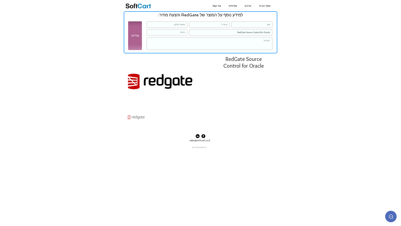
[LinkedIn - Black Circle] (198, 136)
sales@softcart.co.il (200, 140)
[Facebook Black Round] (203, 136)
